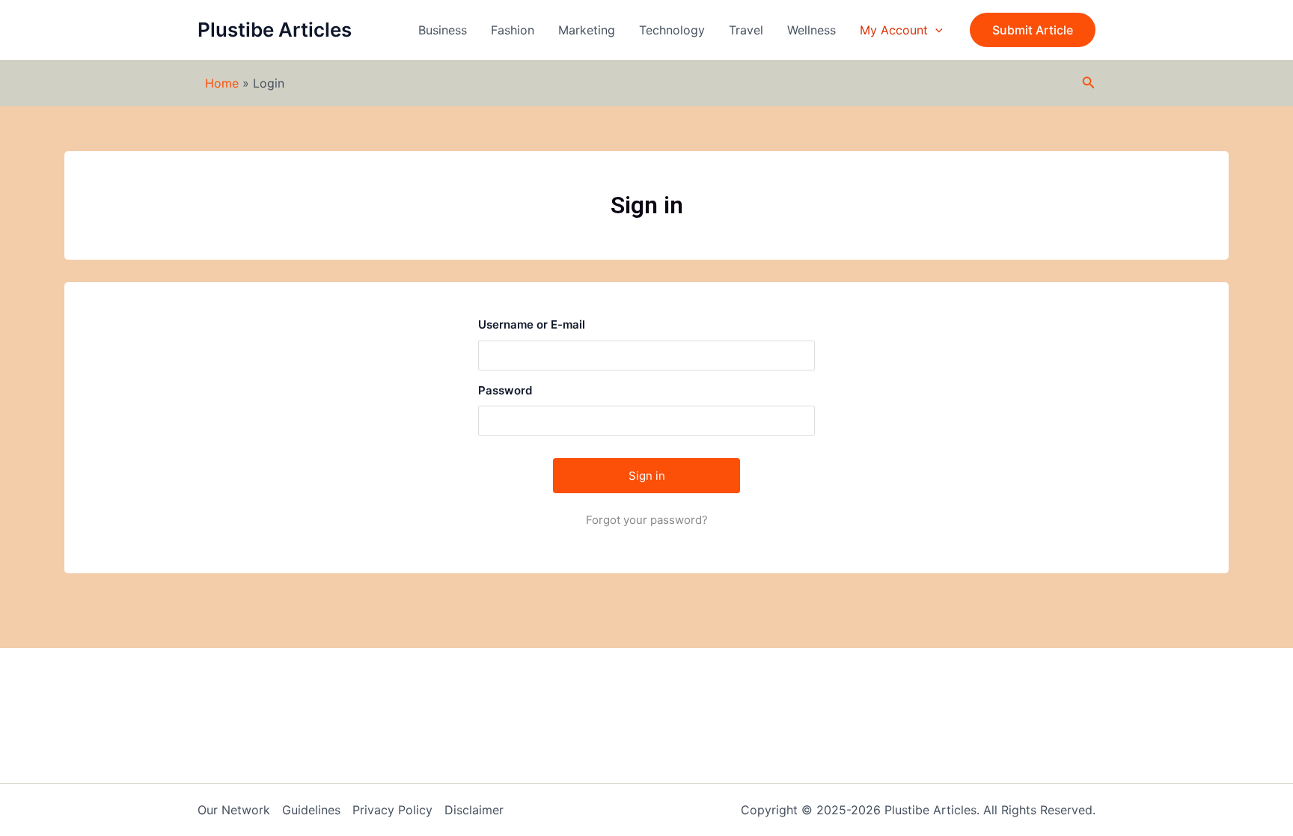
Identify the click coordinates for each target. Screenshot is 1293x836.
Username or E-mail (531, 324)
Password (505, 390)
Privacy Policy (392, 809)
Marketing (586, 29)
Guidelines (311, 809)
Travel (746, 29)
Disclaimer (474, 809)
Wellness (811, 29)
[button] (1032, 30)
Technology (672, 29)
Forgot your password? (647, 520)
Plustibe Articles (275, 29)
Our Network (234, 809)
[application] (935, 30)
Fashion (512, 29)
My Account (894, 29)
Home (222, 83)
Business (442, 29)
